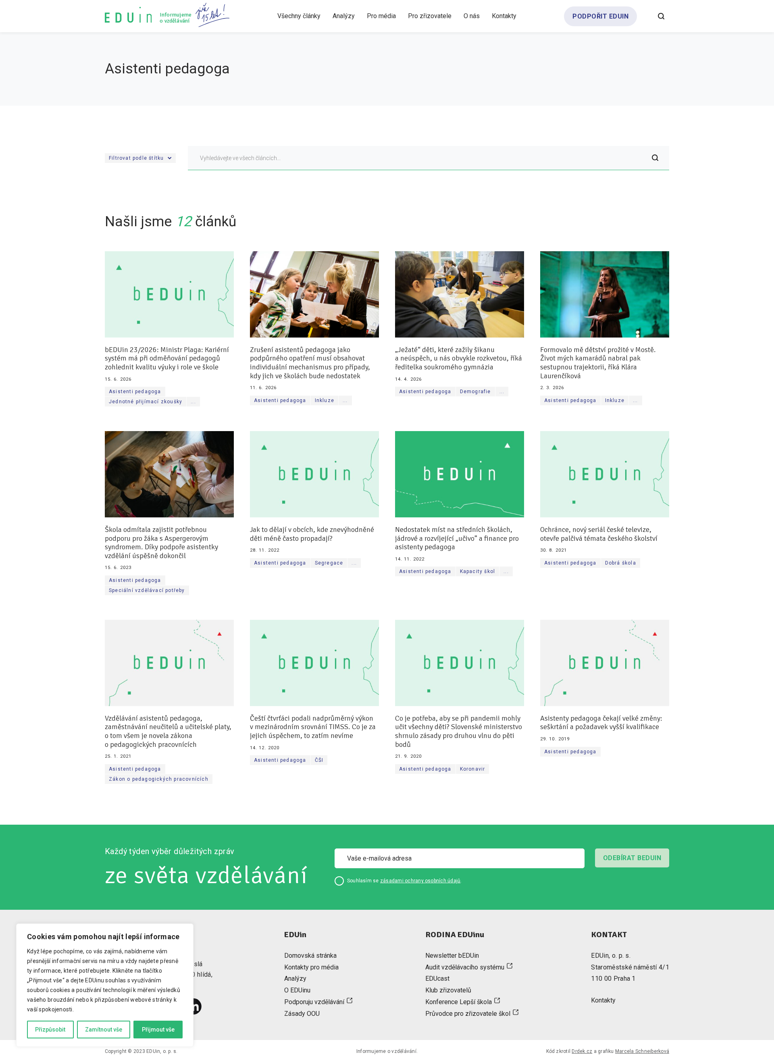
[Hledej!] (655, 158)
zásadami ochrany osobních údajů (420, 881)
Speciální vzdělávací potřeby (147, 590)
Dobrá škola (620, 563)
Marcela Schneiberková (642, 1051)
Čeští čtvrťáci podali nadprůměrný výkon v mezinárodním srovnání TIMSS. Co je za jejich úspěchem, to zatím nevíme (313, 727)
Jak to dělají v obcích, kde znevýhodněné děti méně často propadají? (312, 534)
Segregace (329, 563)
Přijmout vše (158, 1029)
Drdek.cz (582, 1051)
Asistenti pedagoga (135, 391)
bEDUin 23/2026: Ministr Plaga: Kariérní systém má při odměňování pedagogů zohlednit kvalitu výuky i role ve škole (167, 358)
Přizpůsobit (50, 1029)
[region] (105, 985)
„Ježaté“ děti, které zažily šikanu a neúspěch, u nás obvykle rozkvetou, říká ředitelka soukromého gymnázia (458, 358)
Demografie (475, 391)
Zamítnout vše (103, 1029)
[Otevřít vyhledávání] (661, 16)
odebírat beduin (632, 858)
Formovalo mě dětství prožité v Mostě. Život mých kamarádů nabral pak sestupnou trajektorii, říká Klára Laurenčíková (598, 363)
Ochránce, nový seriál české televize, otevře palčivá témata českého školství (598, 534)
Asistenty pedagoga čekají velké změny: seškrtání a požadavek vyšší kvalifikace (601, 723)
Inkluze (324, 400)
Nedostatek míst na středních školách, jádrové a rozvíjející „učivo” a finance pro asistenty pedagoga (457, 538)
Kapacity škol (477, 571)
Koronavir (472, 769)
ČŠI (319, 760)
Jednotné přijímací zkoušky (145, 401)
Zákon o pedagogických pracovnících (158, 779)
